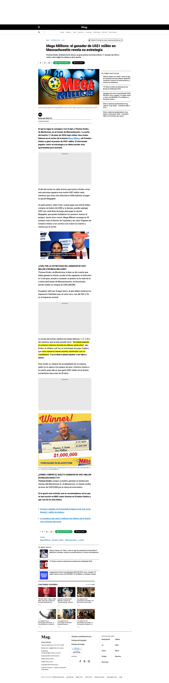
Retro (117, 651)
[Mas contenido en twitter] (84, 661)
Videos (117, 639)
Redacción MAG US (45, 118)
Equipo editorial (46, 642)
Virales (104, 656)
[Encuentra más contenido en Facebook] (40, 63)
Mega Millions (45, 540)
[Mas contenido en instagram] (89, 661)
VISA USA (104, 32)
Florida (62, 32)
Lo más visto (44, 547)
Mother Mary (96, 32)
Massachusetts (71, 540)
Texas (74, 32)
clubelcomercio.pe (58, 677)
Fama (104, 651)
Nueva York (81, 32)
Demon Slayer (112, 32)
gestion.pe (70, 677)
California (68, 32)
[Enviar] (39, 32)
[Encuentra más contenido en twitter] (45, 63)
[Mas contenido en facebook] (80, 661)
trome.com (88, 677)
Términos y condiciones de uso (81, 636)
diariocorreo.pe (100, 677)
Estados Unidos (58, 540)
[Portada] (46, 640)
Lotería (81, 540)
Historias (105, 662)
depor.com (79, 677)
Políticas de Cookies (78, 644)
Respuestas (106, 639)
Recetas (118, 656)
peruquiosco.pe (112, 677)
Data (117, 645)
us (102, 645)
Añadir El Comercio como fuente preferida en (105, 40)
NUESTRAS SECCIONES (108, 636)
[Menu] (40, 27)
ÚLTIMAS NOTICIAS (110, 73)
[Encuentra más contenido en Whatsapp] (49, 63)
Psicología (89, 32)
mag (120, 677)
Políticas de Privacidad (78, 640)
